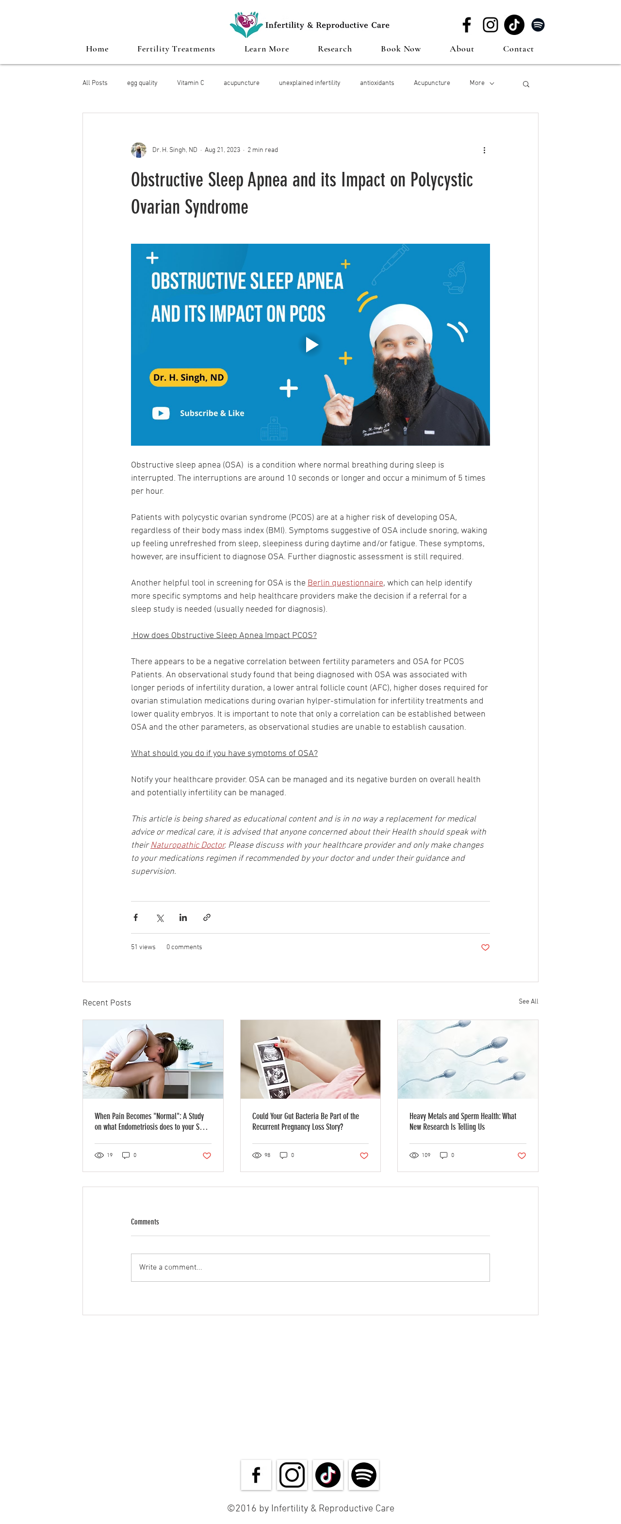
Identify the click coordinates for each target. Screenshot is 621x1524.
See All (529, 1002)
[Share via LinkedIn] (183, 917)
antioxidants (377, 83)
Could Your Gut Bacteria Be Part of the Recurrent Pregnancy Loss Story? (305, 1121)
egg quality (142, 83)
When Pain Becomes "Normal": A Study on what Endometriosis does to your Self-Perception (152, 1121)
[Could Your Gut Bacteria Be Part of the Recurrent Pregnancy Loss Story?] (311, 1059)
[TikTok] (514, 25)
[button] (176, 48)
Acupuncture (432, 83)
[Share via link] (207, 917)
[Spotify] (538, 25)
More (477, 83)
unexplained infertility (310, 83)
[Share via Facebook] (135, 917)
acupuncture (242, 83)
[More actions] (484, 150)
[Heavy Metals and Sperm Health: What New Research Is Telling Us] (468, 1059)
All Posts (95, 83)
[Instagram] (490, 25)
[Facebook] (467, 25)
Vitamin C (190, 83)
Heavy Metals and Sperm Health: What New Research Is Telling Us (462, 1121)
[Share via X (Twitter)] (159, 917)
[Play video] (310, 345)
